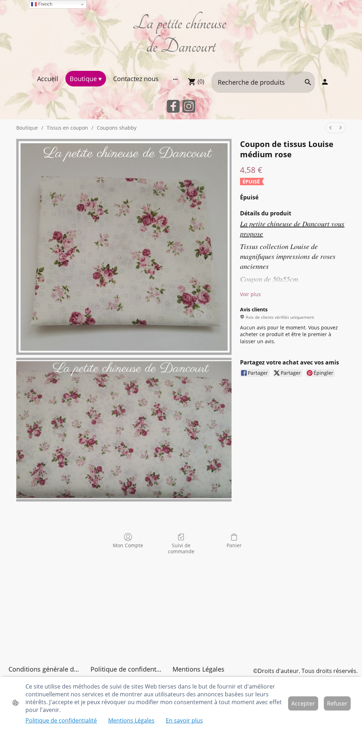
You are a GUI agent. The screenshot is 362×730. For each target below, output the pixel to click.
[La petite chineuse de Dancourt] (181, 62)
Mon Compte (128, 545)
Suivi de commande (181, 548)
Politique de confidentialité (61, 720)
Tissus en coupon (67, 127)
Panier (234, 545)
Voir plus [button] (250, 294)
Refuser (337, 703)
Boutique (27, 127)
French (44, 4)
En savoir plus (184, 720)
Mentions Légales (131, 720)
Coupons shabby (116, 127)
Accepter (303, 703)
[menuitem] (330, 128)
